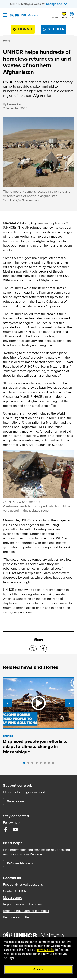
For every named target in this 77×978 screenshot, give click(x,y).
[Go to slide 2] (29, 764)
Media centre (12, 897)
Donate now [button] (15, 801)
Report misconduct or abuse (23, 904)
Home (7, 41)
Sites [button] (71, 17)
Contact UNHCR (14, 891)
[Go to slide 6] (46, 764)
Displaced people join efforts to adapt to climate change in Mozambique (35, 746)
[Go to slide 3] (33, 764)
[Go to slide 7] (50, 764)
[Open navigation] (5, 15)
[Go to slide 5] (42, 764)
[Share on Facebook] (43, 648)
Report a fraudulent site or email (26, 911)
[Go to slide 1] (25, 764)
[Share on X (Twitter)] (33, 648)
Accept (38, 969)
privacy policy (45, 949)
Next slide (69, 703)
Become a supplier (16, 917)
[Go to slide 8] (54, 764)
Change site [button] (54, 4)
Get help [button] (54, 30)
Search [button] (55, 17)
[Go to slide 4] (38, 764)
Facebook (5, 829)
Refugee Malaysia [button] (22, 863)
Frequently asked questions (23, 884)
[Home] (24, 15)
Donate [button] (64, 17)
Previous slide (7, 703)
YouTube (15, 829)
